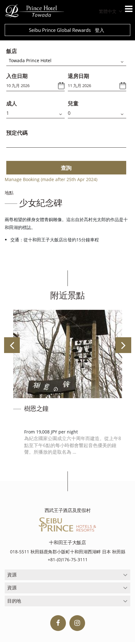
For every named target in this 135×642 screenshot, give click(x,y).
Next (123, 345)
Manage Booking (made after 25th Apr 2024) (51, 179)
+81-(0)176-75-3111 (68, 559)
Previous (12, 345)
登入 (99, 30)
